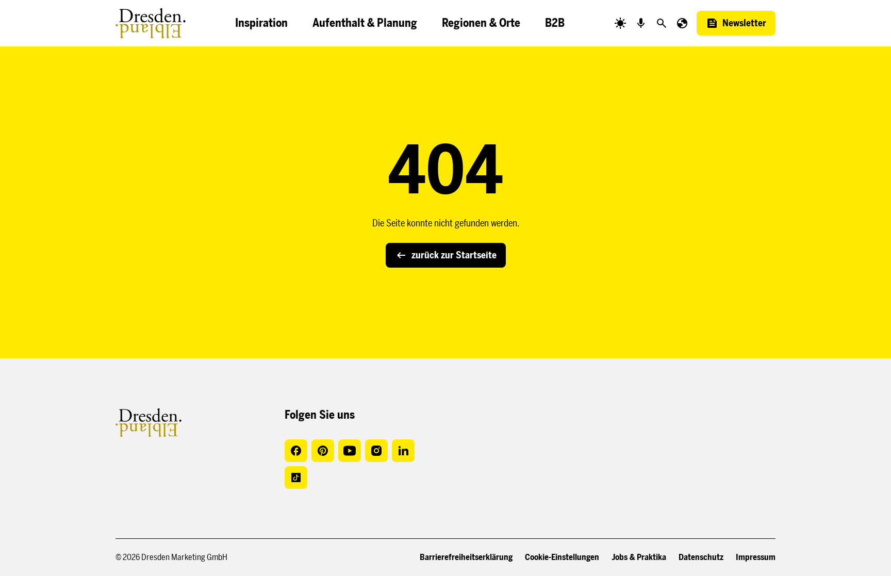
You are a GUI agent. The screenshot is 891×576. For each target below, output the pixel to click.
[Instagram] (376, 450)
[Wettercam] (620, 23)
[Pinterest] (322, 450)
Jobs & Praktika (639, 557)
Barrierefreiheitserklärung (466, 557)
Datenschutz (701, 557)
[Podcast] (641, 23)
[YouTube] (349, 450)
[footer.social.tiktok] (296, 477)
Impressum (756, 557)
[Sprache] (682, 23)
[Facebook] (296, 450)
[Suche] (661, 23)
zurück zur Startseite (454, 255)
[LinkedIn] (403, 450)
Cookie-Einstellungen (562, 557)
